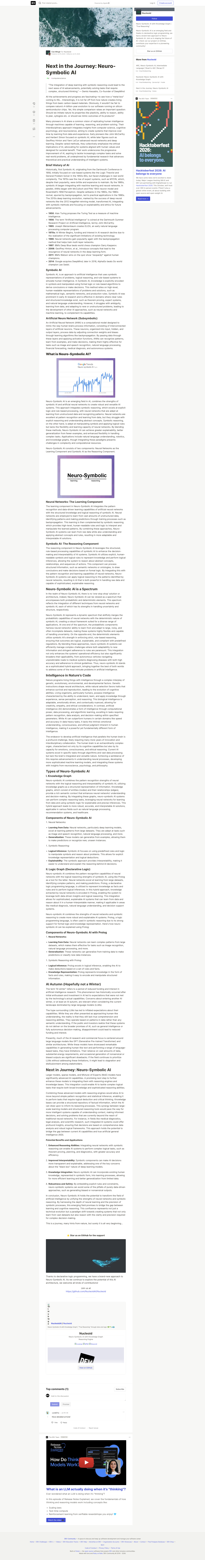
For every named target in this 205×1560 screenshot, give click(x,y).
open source (89, 1551)
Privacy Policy (104, 1548)
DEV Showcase (126, 1542)
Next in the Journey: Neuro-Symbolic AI (152, 89)
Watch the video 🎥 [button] (56, 1520)
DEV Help (83, 1542)
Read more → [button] (143, 199)
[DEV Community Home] (33, 3)
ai (48, 78)
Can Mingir (56, 52)
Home (32, 1542)
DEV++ (51, 1542)
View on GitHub (85, 1368)
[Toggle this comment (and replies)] (48, 1416)
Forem (77, 1551)
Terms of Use (115, 1548)
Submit (55, 1404)
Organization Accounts (111, 1542)
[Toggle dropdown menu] (123, 1412)
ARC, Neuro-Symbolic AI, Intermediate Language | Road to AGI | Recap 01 (151, 68)
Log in (152, 3)
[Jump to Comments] (34, 113)
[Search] (40, 3)
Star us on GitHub (154, 51)
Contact (143, 1542)
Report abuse (93, 1428)
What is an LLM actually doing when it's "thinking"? (86, 1489)
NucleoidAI (56, 1323)
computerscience (58, 78)
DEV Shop (170, 1542)
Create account (165, 3)
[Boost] (34, 129)
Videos (58, 1542)
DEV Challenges (41, 1542)
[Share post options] (34, 137)
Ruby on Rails (98, 1553)
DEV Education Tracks (70, 1542)
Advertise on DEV (95, 1542)
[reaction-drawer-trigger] (34, 104)
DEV (110, 1551)
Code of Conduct (79, 1428)
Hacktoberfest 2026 (144, 185)
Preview (66, 1404)
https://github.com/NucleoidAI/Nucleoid (86, 1291)
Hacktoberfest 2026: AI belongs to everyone (150, 172)
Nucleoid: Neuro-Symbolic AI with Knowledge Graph (150, 79)
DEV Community (70, 1539)
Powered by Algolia (101, 3)
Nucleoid (67, 52)
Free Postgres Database (156, 1542)
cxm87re (55, 1413)
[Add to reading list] (34, 121)
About (136, 1542)
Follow (154, 19)
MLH (102, 1545)
